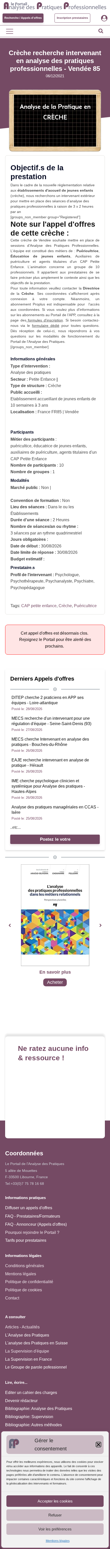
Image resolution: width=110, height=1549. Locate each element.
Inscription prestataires (72, 17)
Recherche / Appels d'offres (23, 17)
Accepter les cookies (55, 1501)
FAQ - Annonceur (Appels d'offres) (36, 1224)
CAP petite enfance (39, 606)
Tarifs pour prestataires (25, 1240)
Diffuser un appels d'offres (28, 1208)
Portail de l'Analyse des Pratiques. (37, 342)
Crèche (65, 606)
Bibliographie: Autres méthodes (33, 1425)
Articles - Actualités (22, 1327)
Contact (12, 1298)
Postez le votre (55, 839)
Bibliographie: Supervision (29, 1417)
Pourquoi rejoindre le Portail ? (32, 1232)
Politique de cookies (23, 1290)
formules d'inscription (44, 320)
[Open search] (101, 31)
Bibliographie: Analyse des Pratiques (38, 1408)
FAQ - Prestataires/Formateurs (32, 1216)
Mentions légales (58, 1541)
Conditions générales (24, 1266)
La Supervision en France (28, 1359)
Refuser (55, 1515)
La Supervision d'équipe (27, 1351)
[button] (98, 1444)
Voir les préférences (55, 1529)
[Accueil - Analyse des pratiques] (55, 5)
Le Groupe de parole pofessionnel (36, 1367)
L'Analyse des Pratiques (27, 1335)
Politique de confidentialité (29, 1282)
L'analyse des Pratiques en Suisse (36, 1343)
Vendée (45, 240)
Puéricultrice (85, 606)
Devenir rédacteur (21, 1401)
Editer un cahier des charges (31, 1392)
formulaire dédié (45, 326)
